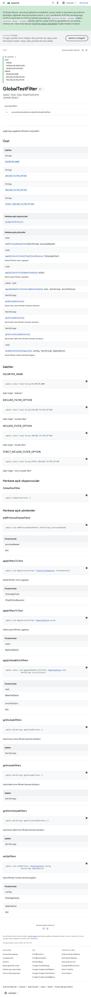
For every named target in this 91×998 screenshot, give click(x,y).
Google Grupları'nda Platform (43, 969)
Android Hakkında (9, 987)
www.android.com (69, 962)
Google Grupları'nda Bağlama (43, 977)
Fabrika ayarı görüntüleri (12, 969)
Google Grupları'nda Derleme (43, 973)
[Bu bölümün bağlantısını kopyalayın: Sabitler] (16, 367)
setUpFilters (11, 351)
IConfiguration (25, 351)
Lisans (43, 987)
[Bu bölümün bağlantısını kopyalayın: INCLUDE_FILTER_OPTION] (34, 426)
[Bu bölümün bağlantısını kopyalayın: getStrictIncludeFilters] (29, 811)
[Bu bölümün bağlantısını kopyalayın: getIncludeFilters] (23, 765)
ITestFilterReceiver (33, 256)
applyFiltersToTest (14, 256)
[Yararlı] (83, 50)
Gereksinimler (8, 958)
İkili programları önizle (11, 966)
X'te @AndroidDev (39, 958)
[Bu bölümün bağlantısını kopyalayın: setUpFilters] (18, 856)
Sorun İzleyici (66, 973)
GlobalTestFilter (13, 222)
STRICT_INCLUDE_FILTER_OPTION (19, 204)
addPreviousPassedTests (16, 244)
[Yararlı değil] (86, 50)
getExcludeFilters (13, 301)
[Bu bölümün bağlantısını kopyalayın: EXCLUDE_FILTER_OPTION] (34, 400)
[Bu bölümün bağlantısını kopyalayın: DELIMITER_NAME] (25, 374)
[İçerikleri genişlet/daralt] (15, 56)
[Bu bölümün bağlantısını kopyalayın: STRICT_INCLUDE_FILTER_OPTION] (43, 452)
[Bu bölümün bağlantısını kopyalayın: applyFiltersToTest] (25, 561)
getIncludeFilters (13, 318)
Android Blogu (37, 962)
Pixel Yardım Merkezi (69, 958)
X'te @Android (37, 954)
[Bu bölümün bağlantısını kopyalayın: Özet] (11, 141)
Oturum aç (84, 3)
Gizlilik (50, 987)
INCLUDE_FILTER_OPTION (16, 190)
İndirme (6, 962)
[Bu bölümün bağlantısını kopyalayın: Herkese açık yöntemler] (37, 510)
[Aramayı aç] (53, 2)
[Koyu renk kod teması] (86, 381)
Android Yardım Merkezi (71, 954)
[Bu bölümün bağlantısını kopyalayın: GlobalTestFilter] (22, 488)
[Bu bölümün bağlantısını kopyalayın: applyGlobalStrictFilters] (30, 660)
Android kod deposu (10, 954)
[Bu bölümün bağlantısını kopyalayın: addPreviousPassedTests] (32, 518)
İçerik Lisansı (32, 936)
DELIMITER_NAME (12, 162)
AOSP (5, 50)
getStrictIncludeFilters (16, 334)
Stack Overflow (67, 969)
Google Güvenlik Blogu (41, 966)
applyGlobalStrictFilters (17, 289)
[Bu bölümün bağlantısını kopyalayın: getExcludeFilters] (24, 720)
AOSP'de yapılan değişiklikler (44, 24)
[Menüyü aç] (3, 3)
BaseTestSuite (31, 272)
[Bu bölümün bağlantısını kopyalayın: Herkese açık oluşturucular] (42, 481)
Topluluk (22, 987)
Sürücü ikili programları (11, 973)
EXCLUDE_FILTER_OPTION (15, 176)
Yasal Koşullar (33, 987)
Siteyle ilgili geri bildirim (64, 987)
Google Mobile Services (70, 966)
